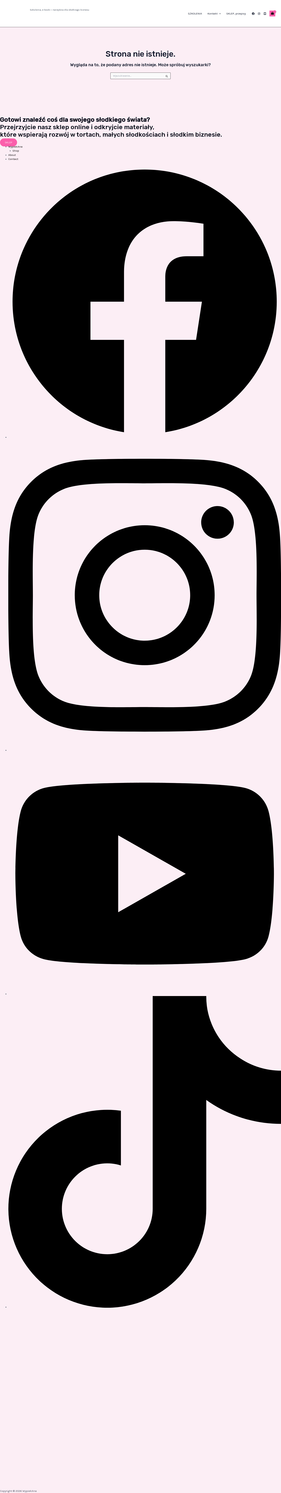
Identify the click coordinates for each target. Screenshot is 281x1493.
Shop (16, 150)
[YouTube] (265, 13)
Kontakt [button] (212, 13)
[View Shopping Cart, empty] (272, 13)
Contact (13, 159)
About (12, 154)
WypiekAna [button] (15, 146)
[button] (219, 13)
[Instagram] (259, 13)
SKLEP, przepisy (236, 13)
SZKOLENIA (195, 13)
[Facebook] (253, 13)
